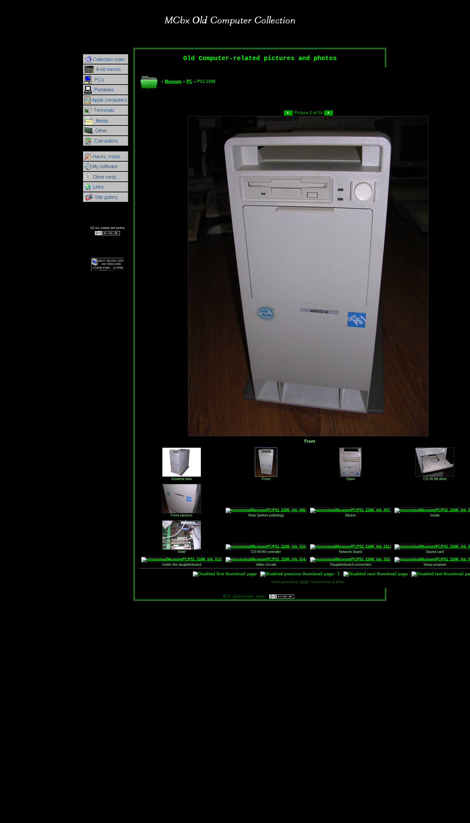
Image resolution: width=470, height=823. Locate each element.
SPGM (304, 582)
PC (189, 81)
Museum (173, 81)
